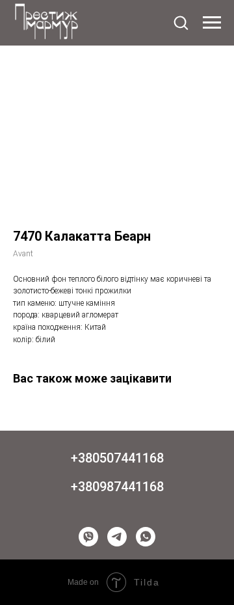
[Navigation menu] (212, 22)
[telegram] (117, 536)
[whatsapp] (145, 536)
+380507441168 (117, 458)
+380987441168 (117, 486)
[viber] (88, 536)
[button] (180, 22)
